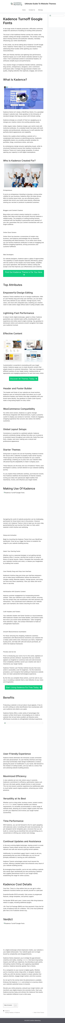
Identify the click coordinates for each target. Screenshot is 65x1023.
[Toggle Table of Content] (14, 1005)
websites (25, 960)
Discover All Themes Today (22, 379)
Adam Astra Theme (39, 1012)
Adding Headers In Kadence (12, 1012)
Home (24, 10)
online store (8, 804)
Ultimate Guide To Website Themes (40, 4)
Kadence (7, 1010)
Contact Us (32, 10)
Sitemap (40, 10)
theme (20, 982)
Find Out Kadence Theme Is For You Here (23, 272)
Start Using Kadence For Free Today (22, 687)
